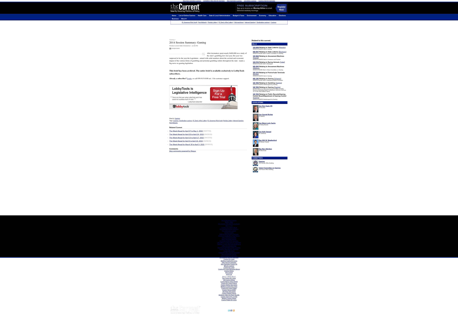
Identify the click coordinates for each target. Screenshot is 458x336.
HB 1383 (256, 79)
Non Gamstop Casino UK (229, 264)
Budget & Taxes (238, 15)
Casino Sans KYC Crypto (229, 297)
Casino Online (229, 271)
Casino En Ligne (229, 251)
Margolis (282, 47)
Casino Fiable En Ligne (229, 300)
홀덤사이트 (229, 225)
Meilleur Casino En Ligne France (229, 236)
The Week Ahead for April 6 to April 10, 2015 (186, 141)
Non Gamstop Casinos (229, 220)
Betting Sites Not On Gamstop (229, 234)
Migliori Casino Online (229, 298)
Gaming (278, 83)
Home (174, 15)
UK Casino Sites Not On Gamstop (229, 224)
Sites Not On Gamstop (229, 246)
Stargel (255, 58)
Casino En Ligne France (229, 283)
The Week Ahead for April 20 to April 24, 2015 (186, 134)
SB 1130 (256, 73)
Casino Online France (229, 293)
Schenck (278, 79)
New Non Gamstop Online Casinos (229, 247)
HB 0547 (256, 52)
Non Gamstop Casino (229, 231)
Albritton (256, 68)
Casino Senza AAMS (229, 290)
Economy (262, 15)
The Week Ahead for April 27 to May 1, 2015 (186, 131)
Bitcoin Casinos (229, 266)
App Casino (229, 272)
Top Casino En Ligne (229, 278)
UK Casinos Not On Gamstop (229, 229)
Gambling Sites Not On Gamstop (229, 252)
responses (176, 48)
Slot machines (238, 22)
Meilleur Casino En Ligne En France (229, 244)
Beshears (282, 52)
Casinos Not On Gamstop (229, 256)
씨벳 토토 (229, 274)
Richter (255, 74)
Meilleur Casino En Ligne (229, 261)
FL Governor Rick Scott (189, 22)
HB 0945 (256, 66)
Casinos (273, 22)
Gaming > (172, 40)
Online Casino (229, 232)
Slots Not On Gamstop (229, 237)
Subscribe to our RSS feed (245, 310)
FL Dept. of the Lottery (226, 22)
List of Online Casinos (187, 15)
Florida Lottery (212, 22)
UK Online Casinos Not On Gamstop (229, 242)
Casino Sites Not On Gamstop (229, 249)
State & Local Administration (219, 15)
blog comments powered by (182, 151)
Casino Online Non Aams (229, 285)
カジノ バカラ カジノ (229, 276)
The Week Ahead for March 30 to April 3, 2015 (186, 144)
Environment (251, 15)
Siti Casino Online (229, 280)
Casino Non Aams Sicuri (229, 227)
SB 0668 (256, 56)
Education (272, 15)
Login (189, 78)
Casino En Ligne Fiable (229, 288)
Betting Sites (229, 222)
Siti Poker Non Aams (229, 292)
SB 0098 (256, 47)
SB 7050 (256, 83)
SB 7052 (256, 87)
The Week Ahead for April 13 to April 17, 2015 (186, 138)
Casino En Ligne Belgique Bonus (229, 269)
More (183, 19)
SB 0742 (256, 62)
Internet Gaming (250, 22)
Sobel (282, 62)
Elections (282, 15)
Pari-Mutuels (202, 22)
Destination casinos (263, 22)
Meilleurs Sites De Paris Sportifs (229, 295)
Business (175, 19)
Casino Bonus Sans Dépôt (229, 282)
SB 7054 (256, 94)
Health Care (202, 15)
